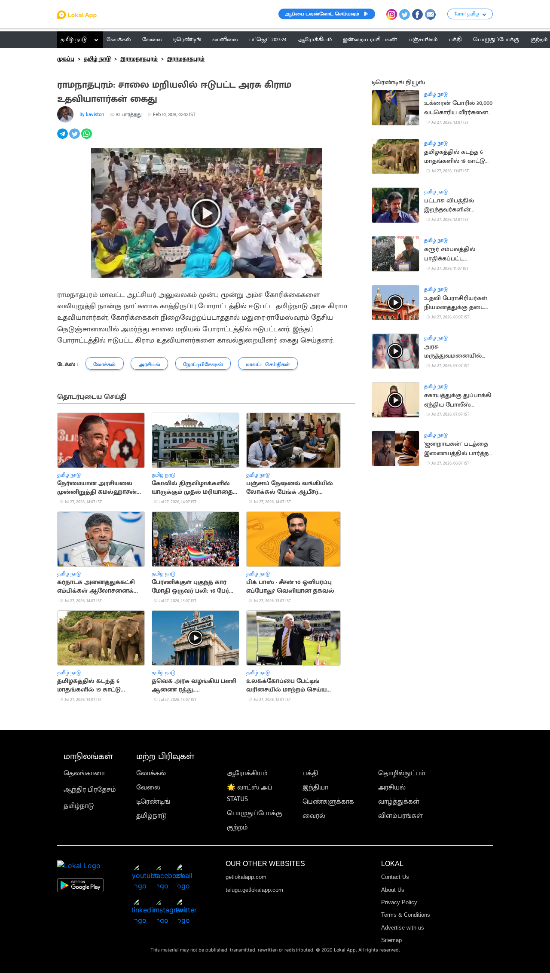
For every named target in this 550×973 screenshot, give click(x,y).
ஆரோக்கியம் (247, 773)
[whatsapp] (87, 139)
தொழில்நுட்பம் (401, 773)
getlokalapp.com (246, 877)
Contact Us (395, 877)
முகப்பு (65, 59)
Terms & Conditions (405, 915)
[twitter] (75, 139)
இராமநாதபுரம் (139, 59)
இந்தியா (315, 787)
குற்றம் (237, 827)
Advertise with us (402, 927)
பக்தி (310, 773)
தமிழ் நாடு (74, 39)
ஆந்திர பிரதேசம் (90, 790)
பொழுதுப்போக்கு (254, 813)
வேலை (148, 787)
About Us (392, 890)
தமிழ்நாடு (79, 806)
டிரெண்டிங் (153, 802)
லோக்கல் (151, 773)
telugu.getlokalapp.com (254, 890)
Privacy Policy (399, 902)
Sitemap (391, 940)
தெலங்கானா (84, 773)
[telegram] (63, 139)
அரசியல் (392, 787)
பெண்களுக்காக (328, 802)
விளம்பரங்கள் (400, 816)
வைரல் (313, 816)
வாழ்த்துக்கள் (398, 802)
